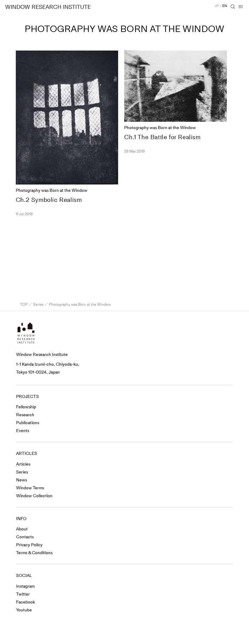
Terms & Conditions (34, 552)
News (21, 480)
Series (38, 304)
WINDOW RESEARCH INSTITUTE (48, 7)
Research (25, 414)
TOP (24, 304)
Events (22, 430)
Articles (23, 464)
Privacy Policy (29, 544)
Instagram (25, 586)
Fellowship (26, 407)
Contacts (25, 537)
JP (217, 6)
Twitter (23, 594)
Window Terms (30, 488)
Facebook (25, 602)
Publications (27, 422)
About (22, 529)
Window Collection (34, 495)
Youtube (24, 610)
